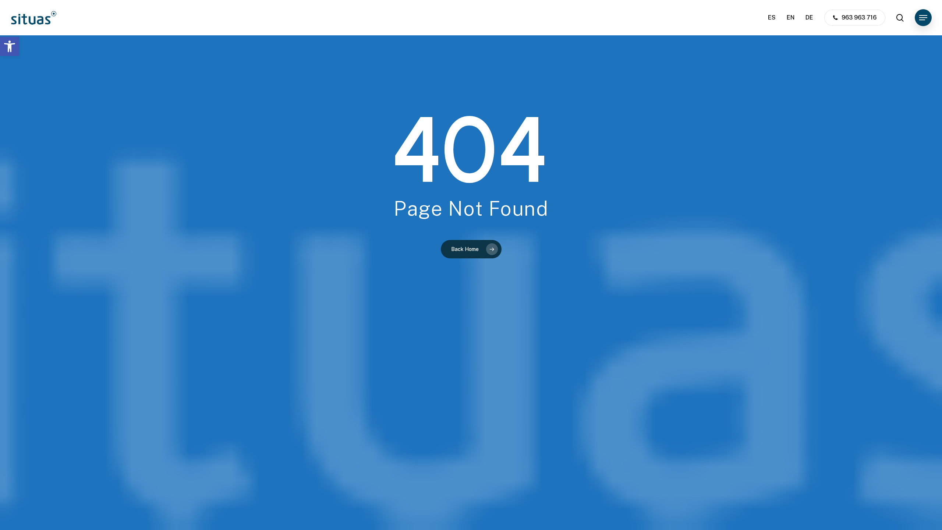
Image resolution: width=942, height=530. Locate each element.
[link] (9, 46)
